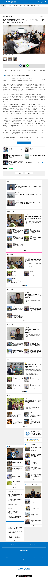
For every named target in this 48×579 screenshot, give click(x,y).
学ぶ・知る (33, 5)
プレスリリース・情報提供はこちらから (19, 557)
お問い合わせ (43, 557)
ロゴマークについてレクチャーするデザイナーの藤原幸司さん (18, 75)
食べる (10, 5)
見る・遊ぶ (15, 5)
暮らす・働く (26, 5)
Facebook (39, 2)
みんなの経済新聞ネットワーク (24, 569)
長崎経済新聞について (6, 557)
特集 (38, 5)
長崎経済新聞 (10, 2)
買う (21, 5)
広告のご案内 (25, 559)
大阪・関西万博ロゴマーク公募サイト (33, 162)
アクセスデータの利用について (33, 557)
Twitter (42, 2)
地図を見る (24, 143)
